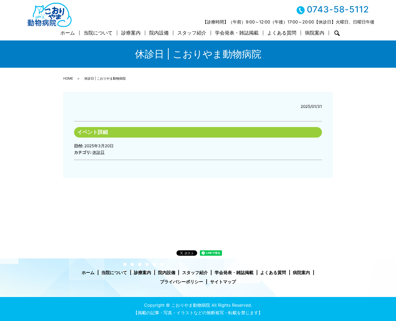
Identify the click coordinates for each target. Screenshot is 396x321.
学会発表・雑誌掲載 (237, 33)
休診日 (98, 152)
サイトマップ (223, 281)
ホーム (67, 33)
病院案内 (314, 33)
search (337, 33)
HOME (68, 78)
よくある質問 (281, 33)
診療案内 (131, 33)
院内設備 (159, 33)
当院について (98, 33)
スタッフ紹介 (191, 33)
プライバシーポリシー (181, 281)
